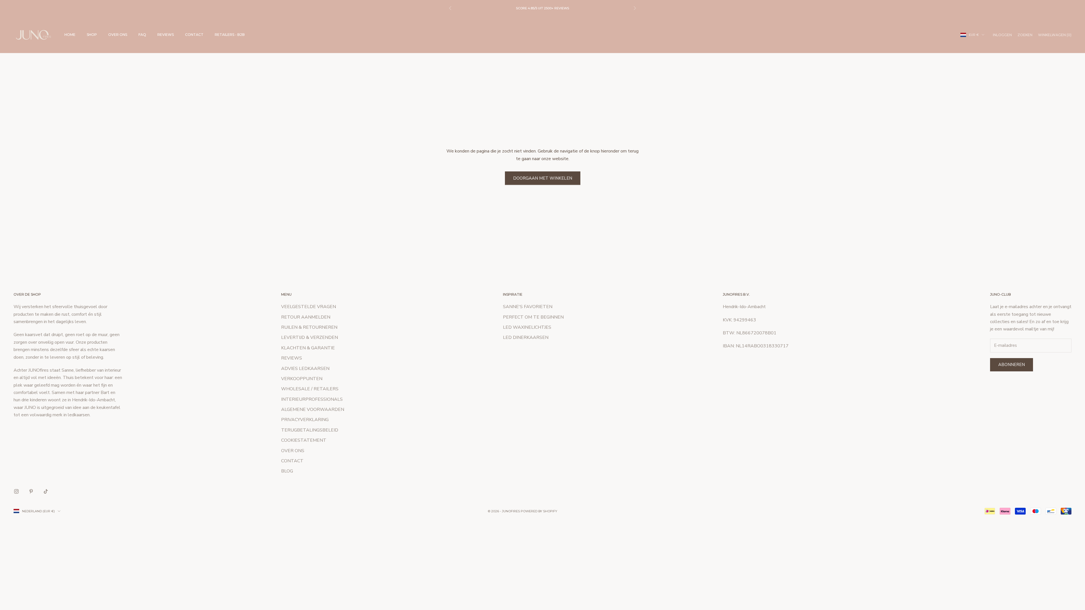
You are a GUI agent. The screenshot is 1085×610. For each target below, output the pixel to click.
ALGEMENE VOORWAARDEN (312, 409)
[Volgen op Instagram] (16, 491)
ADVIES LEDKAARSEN (305, 368)
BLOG (287, 471)
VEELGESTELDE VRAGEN (308, 307)
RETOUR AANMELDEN (305, 317)
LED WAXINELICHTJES (527, 327)
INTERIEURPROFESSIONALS (312, 399)
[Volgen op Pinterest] (31, 491)
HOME (69, 34)
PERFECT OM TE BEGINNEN (533, 317)
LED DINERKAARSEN (525, 337)
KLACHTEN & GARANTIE (308, 348)
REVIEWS (165, 34)
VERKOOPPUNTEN (301, 379)
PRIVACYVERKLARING (305, 420)
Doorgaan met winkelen (542, 178)
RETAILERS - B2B (230, 34)
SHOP (92, 34)
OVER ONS (117, 34)
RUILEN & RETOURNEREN (309, 327)
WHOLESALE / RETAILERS (309, 389)
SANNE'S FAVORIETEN (527, 307)
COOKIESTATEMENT (303, 440)
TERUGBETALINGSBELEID (309, 430)
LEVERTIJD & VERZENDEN (309, 337)
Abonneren (1011, 364)
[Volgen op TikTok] (46, 491)
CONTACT (194, 34)
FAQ (142, 34)
